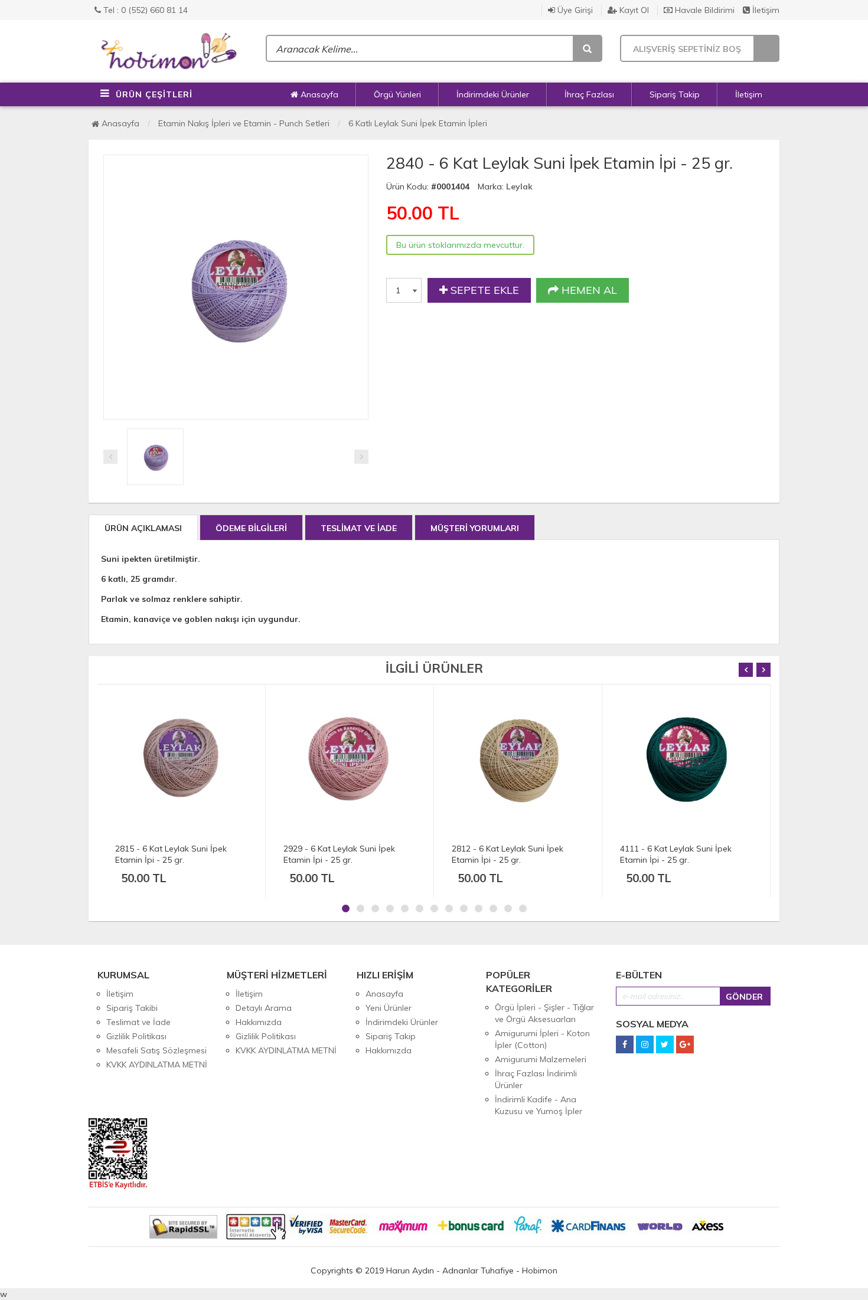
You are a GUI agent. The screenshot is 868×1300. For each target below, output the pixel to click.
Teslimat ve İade (138, 1022)
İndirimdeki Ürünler (492, 94)
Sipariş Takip (675, 94)
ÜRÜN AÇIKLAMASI (143, 528)
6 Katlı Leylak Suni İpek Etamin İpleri (417, 123)
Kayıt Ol (633, 10)
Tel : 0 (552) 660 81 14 (144, 10)
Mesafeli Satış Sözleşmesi (156, 1050)
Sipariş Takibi (132, 1008)
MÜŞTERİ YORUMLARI (474, 528)
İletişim (764, 10)
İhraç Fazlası (589, 94)
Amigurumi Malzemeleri (540, 1059)
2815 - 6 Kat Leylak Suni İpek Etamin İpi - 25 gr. (171, 854)
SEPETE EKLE (483, 290)
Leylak (519, 186)
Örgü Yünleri (397, 94)
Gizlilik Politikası (136, 1036)
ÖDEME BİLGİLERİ (251, 528)
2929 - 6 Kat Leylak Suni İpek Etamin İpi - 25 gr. (339, 854)
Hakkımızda (259, 1022)
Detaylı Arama (264, 1008)
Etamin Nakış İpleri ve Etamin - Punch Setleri (243, 123)
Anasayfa (318, 94)
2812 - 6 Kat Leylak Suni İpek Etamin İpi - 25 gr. (507, 854)
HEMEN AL (588, 290)
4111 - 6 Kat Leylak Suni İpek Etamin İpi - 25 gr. (676, 854)
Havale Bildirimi (704, 10)
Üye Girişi (574, 10)
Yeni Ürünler (389, 1008)
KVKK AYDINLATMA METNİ (156, 1064)
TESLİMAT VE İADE (359, 528)
